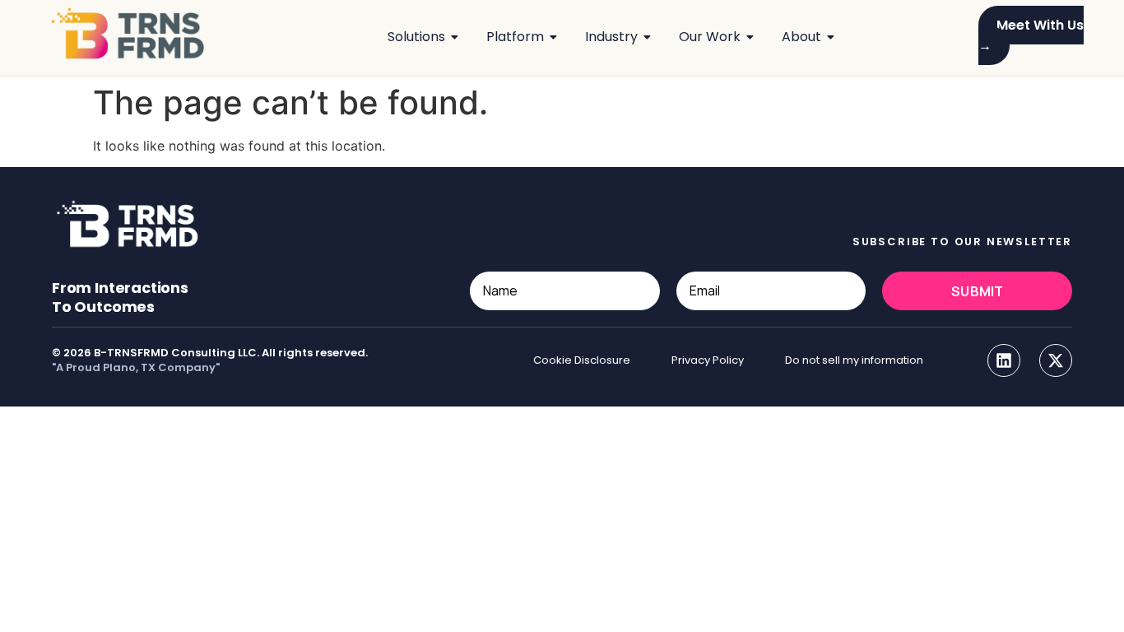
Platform (515, 36)
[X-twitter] (1055, 360)
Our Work (710, 36)
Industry (611, 36)
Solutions (416, 36)
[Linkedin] (1003, 360)
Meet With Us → (1031, 35)
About (801, 36)
